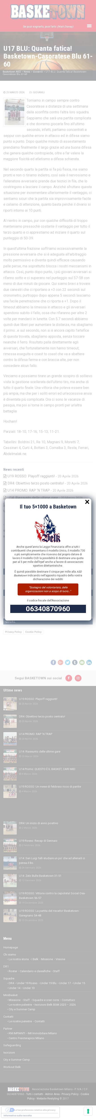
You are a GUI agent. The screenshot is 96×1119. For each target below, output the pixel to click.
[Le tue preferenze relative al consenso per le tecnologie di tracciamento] (88, 1111)
